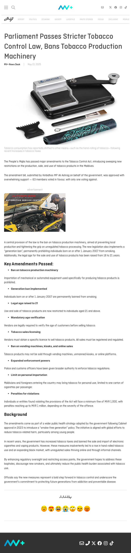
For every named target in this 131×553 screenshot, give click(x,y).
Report (21, 20)
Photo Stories (86, 20)
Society (58, 20)
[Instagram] (105, 543)
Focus (101, 20)
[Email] (81, 543)
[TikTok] (111, 543)
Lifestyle (70, 20)
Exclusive (113, 20)
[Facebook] (99, 543)
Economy (46, 20)
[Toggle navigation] (6, 7)
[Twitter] (93, 543)
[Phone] (87, 543)
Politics (33, 20)
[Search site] (13, 8)
